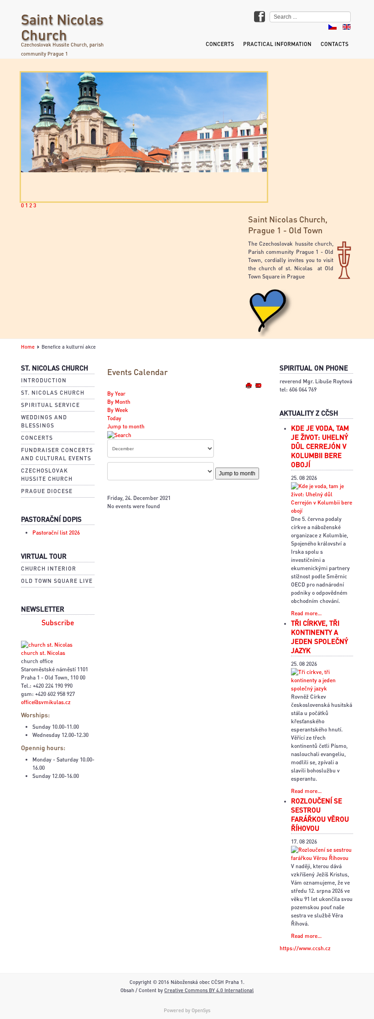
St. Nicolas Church (52, 392)
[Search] (119, 434)
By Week (117, 410)
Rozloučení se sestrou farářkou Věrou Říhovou (320, 814)
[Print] (249, 385)
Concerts (220, 44)
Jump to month (126, 426)
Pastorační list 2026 (56, 532)
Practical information (277, 44)
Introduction (44, 380)
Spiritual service (50, 404)
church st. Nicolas (43, 652)
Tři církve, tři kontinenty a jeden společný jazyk (319, 636)
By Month (118, 401)
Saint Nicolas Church (62, 26)
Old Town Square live (57, 580)
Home (28, 347)
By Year (116, 393)
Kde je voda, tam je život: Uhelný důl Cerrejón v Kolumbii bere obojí (320, 446)
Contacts (334, 44)
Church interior (48, 568)
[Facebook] (259, 17)
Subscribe (58, 622)
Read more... (306, 613)
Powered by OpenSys (187, 1010)
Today (114, 418)
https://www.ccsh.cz (305, 948)
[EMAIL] (258, 385)
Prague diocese (47, 491)
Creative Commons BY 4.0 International (209, 990)
